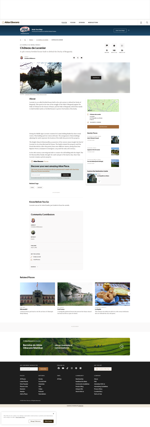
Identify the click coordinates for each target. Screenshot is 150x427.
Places (22, 375)
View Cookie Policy (20, 417)
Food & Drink (42, 381)
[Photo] (115, 140)
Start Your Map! (120, 30)
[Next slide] (130, 293)
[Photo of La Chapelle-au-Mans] (92, 178)
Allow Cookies (48, 421)
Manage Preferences (36, 421)
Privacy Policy (59, 177)
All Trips (59, 379)
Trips (58, 375)
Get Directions (103, 126)
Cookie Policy (98, 391)
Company (97, 375)
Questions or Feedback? (75, 405)
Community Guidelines (82, 384)
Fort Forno (61, 309)
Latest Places (24, 381)
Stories (41, 379)
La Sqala (98, 309)
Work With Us (80, 391)
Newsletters (42, 394)
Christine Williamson (29, 58)
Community (80, 375)
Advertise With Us (99, 384)
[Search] (147, 22)
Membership (79, 379)
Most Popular (24, 384)
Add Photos (96, 77)
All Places (23, 379)
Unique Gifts (79, 389)
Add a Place (24, 394)
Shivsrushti (23, 309)
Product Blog (79, 386)
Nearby (22, 391)
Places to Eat (24, 386)
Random (22, 389)
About (96, 379)
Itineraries (41, 384)
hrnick (32, 239)
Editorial (42, 375)
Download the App (104, 369)
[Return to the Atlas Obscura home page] (11, 22)
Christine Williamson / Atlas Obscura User (36, 94)
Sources (33, 266)
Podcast (41, 391)
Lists (40, 386)
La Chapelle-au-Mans (103, 176)
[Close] (53, 413)
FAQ (95, 381)
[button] (106, 45)
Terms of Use (66, 177)
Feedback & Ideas (81, 381)
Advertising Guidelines (101, 386)
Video (40, 389)
